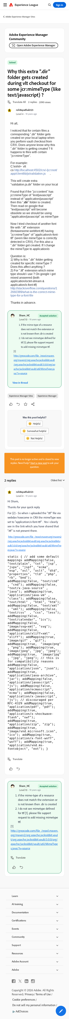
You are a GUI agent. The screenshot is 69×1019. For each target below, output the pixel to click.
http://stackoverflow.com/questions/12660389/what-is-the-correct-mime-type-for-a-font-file (33, 292)
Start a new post (38, 463)
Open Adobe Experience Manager (36, 45)
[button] (19, 102)
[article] (34, 631)
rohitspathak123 (24, 109)
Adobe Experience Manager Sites (20, 16)
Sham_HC (24, 315)
